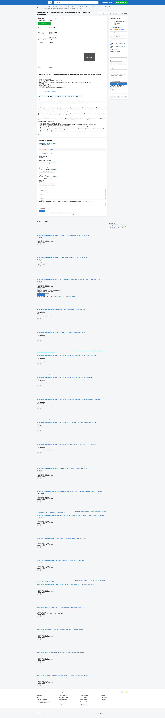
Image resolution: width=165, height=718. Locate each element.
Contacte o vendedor (44, 23)
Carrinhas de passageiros (121, 224)
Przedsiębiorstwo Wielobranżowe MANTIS (47, 143)
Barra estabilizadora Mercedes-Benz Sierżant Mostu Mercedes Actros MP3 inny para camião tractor (61, 560)
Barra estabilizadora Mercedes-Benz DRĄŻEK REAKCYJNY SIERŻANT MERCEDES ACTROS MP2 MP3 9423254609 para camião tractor (70, 491)
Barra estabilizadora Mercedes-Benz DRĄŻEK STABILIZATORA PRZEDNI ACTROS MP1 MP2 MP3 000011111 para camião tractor (68, 279)
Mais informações (113, 49)
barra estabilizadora (53, 29)
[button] (100, 13)
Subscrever (41, 294)
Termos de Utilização (73, 212)
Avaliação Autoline (62, 701)
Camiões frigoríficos (116, 227)
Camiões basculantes (116, 225)
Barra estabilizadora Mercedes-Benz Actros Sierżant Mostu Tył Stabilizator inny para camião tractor (61, 309)
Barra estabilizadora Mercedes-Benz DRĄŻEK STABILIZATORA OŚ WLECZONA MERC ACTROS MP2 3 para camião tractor (67, 444)
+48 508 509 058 (53, 162)
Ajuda (38, 697)
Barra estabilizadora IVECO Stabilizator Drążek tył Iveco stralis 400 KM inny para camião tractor (60, 652)
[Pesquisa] (55, 2)
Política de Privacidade (58, 212)
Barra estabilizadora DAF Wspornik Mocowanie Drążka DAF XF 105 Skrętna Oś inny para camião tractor (62, 675)
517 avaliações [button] (50, 149)
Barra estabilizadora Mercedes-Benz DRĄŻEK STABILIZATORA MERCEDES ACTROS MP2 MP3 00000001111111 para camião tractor (69, 399)
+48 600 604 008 (53, 169)
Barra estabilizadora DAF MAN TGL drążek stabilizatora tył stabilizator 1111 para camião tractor (60, 629)
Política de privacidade (63, 697)
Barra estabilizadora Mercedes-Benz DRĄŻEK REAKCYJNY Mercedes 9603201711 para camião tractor (62, 468)
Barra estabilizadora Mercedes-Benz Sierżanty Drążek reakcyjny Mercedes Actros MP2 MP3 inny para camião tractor (65, 584)
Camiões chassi (123, 227)
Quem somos (40, 695)
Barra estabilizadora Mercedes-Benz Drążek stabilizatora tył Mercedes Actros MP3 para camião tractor (62, 257)
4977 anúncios (46, 145)
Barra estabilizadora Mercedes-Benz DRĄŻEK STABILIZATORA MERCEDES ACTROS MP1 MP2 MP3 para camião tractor (66, 355)
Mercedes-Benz (52, 27)
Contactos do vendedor (42, 699)
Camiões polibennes (113, 228)
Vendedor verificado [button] (45, 144)
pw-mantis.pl (41, 157)
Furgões (110, 225)
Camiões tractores (112, 224)
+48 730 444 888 (53, 176)
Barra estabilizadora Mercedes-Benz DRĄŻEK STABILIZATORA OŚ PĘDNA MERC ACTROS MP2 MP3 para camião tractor (66, 422)
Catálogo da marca (62, 704)
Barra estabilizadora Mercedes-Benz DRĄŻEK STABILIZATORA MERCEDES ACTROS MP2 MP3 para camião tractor (65, 377)
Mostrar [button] (48, 162)
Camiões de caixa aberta (118, 226)
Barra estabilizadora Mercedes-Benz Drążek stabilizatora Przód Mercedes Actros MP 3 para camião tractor (63, 235)
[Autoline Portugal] (41, 2)
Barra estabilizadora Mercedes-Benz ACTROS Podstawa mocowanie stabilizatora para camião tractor (61, 538)
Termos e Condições (63, 695)
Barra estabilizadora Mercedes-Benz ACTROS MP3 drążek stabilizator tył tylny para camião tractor (61, 332)
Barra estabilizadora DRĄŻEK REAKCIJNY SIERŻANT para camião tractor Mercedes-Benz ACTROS (61, 607)
